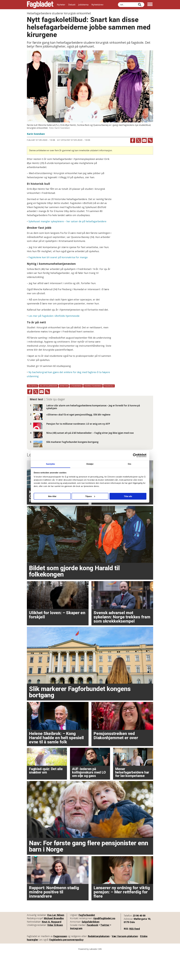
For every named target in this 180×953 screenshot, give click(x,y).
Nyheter (61, 4)
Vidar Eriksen (55, 925)
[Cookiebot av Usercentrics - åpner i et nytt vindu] (134, 455)
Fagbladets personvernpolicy (66, 939)
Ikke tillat (52, 496)
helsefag (32, 386)
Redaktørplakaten (99, 936)
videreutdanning (93, 386)
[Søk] (139, 4)
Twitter (105, 925)
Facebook (92, 925)
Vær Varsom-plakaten (125, 936)
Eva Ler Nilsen (55, 915)
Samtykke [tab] (50, 464)
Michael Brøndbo (54, 918)
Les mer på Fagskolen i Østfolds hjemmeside (53, 315)
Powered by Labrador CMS (90, 949)
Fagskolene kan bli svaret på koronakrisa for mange (58, 257)
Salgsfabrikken (90, 921)
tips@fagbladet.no (104, 918)
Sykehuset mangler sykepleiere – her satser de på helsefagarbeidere (67, 221)
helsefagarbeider (48, 386)
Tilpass (88, 496)
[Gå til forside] (40, 4)
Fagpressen (60, 936)
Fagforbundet (87, 915)
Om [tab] (129, 464)
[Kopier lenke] (150, 140)
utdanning (76, 386)
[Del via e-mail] (144, 140)
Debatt (71, 4)
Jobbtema (83, 4)
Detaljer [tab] (90, 464)
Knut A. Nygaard (51, 921)
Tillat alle (128, 496)
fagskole (109, 386)
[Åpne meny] (150, 5)
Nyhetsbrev (97, 4)
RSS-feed (134, 928)
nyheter (64, 386)
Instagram (76, 928)
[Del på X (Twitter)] (138, 140)
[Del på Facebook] (132, 140)
